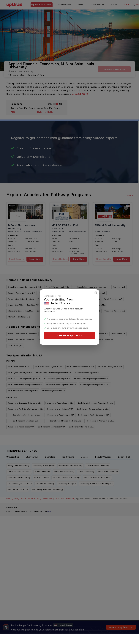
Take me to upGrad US (69, 335)
